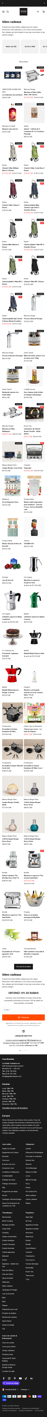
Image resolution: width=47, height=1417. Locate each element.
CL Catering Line (8, 650)
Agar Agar (29, 1217)
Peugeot (27, 687)
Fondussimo (6, 726)
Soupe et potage (8, 1325)
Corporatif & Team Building (9, 1359)
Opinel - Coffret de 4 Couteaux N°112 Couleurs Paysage (34, 131)
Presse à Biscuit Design (33, 319)
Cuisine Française (8, 1244)
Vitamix (26, 541)
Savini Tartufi (28, 353)
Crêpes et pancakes (9, 1237)
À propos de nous (8, 1164)
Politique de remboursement (11, 1408)
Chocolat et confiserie (34, 1156)
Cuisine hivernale (8, 1248)
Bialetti (26, 614)
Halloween (6, 1282)
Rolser (4, 165)
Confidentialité (7, 1176)
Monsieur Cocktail (8, 126)
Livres (28, 1176)
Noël (3, 1302)
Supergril (27, 468)
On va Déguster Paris (10, 502)
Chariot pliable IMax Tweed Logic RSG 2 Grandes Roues (31, 207)
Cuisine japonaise (8, 1252)
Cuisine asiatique (8, 1240)
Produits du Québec (9, 1313)
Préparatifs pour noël (9, 1309)
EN (38, 12)
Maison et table (31, 1172)
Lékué (4, 949)
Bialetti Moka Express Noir (34, 653)
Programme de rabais (10, 1191)
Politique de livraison (9, 1184)
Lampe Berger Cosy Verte (12, 468)
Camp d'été (6, 1229)
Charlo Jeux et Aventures (33, 726)
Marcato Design (29, 89)
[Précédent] (2, 3)
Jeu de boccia (7, 580)
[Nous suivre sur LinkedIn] (31, 1378)
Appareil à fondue (32, 1225)
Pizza (28, 1184)
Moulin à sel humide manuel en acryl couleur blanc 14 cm (33, 692)
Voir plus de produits (23, 966)
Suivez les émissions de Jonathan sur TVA (10, 1204)
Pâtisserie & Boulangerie (34, 1152)
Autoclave (29, 1233)
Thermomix (30, 1276)
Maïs (4, 1298)
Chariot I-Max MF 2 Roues (34, 282)
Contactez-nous (8, 1168)
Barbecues (29, 1237)
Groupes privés (7, 1354)
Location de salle (8, 1371)
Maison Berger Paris (9, 465)
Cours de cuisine (8, 1343)
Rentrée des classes (9, 1317)
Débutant (5, 1256)
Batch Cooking (7, 1221)
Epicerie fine (30, 1160)
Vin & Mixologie (31, 1168)
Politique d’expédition (26, 1410)
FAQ (3, 1188)
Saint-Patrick (6, 1321)
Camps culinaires (8, 1350)
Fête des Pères (7, 1274)
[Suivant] (44, 3)
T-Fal (27, 1279)
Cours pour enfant (8, 1347)
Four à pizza (30, 1260)
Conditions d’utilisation (9, 1410)
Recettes (5, 1156)
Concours (5, 1160)
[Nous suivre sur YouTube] (20, 1378)
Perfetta (5, 577)
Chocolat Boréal (30, 949)
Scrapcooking (29, 499)
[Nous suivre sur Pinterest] (14, 1378)
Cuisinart (27, 465)
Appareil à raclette (32, 1229)
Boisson (29, 1164)
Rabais (28, 1203)
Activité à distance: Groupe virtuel (9, 1366)
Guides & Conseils (8, 1149)
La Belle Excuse (29, 389)
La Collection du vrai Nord (12, 95)
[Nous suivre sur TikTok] (25, 1378)
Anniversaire (6, 1217)
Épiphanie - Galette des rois (10, 1265)
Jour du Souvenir (8, 1294)
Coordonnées (39, 1410)
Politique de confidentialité (30, 1408)
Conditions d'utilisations (10, 1172)
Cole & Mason (31, 1248)
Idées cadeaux (31, 1195)
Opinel (26, 126)
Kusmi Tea (27, 426)
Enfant (28, 1188)
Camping (5, 1233)
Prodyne (27, 912)
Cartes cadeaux (31, 1199)
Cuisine (28, 1149)
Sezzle (4, 1195)
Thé (3, 1329)
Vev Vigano (28, 577)
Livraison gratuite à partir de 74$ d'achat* (23, 3)
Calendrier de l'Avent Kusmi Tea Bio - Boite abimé (32, 431)
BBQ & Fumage (31, 1180)
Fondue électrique (32, 1264)
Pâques (5, 1305)
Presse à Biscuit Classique (12, 356)
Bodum (28, 1240)
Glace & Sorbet (7, 1278)
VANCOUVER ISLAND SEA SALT (11, 90)
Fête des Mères (7, 1270)
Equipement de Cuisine (10, 1152)
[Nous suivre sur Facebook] (3, 1378)
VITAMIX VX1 (29, 544)
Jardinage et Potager (9, 1290)
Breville (4, 873)
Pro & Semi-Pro (31, 1191)
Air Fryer (29, 1221)
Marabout (5, 499)
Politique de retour (8, 1180)
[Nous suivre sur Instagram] (9, 1378)
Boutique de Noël (8, 1225)
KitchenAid (29, 1268)
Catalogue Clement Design (11, 1199)
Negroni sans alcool (10, 129)
